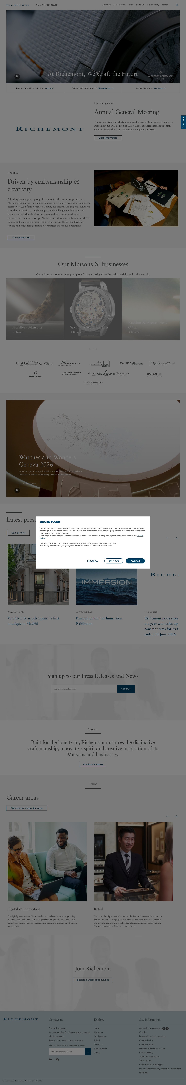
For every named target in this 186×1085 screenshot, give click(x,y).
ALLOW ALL (135, 561)
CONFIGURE (114, 561)
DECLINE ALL (92, 561)
